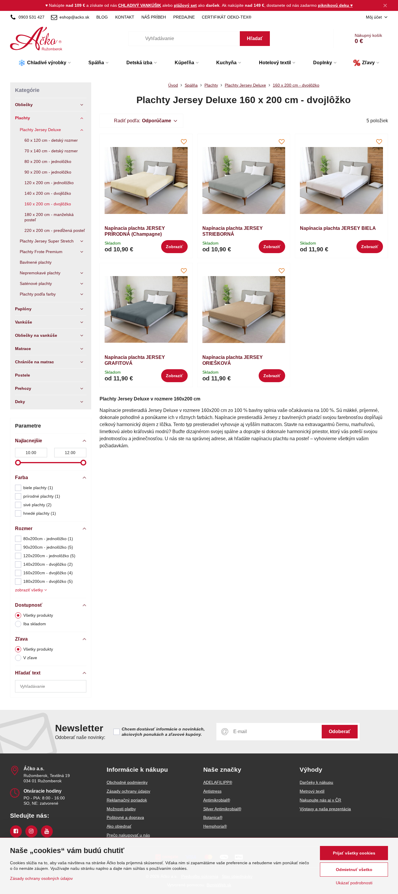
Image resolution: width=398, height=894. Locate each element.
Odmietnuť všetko (354, 869)
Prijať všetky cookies (354, 853)
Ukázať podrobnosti (354, 882)
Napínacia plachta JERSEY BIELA (338, 228)
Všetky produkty (38, 615)
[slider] (18, 463)
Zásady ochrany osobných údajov (41, 878)
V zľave (30, 657)
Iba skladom (34, 623)
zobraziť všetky (29, 590)
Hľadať (255, 38)
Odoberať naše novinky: (80, 737)
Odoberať (340, 731)
